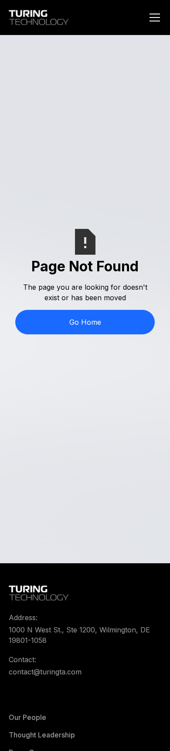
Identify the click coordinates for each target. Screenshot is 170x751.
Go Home (85, 322)
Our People (27, 717)
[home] (38, 17)
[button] (153, 17)
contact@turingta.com (45, 671)
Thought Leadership (42, 734)
